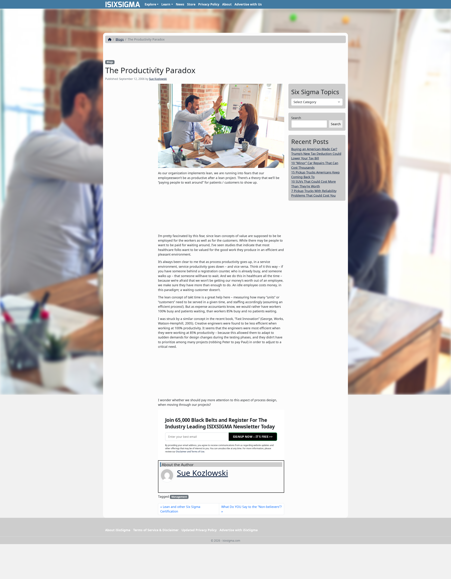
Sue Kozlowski (158, 79)
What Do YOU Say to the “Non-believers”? (251, 507)
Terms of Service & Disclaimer (156, 530)
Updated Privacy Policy (199, 530)
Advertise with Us (248, 4)
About (227, 4)
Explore (150, 4)
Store (191, 4)
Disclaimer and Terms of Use (190, 451)
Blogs (120, 39)
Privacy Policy (208, 4)
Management (179, 496)
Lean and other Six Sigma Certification (180, 509)
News (180, 4)
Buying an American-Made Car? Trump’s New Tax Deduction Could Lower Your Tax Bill (316, 153)
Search (296, 118)
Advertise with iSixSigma (239, 530)
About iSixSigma (117, 530)
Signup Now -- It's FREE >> (253, 437)
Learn (165, 4)
